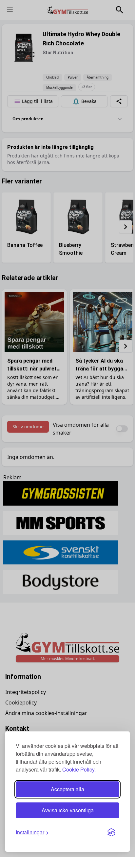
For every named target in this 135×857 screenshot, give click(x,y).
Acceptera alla (67, 789)
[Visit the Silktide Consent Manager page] (111, 832)
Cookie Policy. (79, 769)
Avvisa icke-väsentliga (68, 810)
